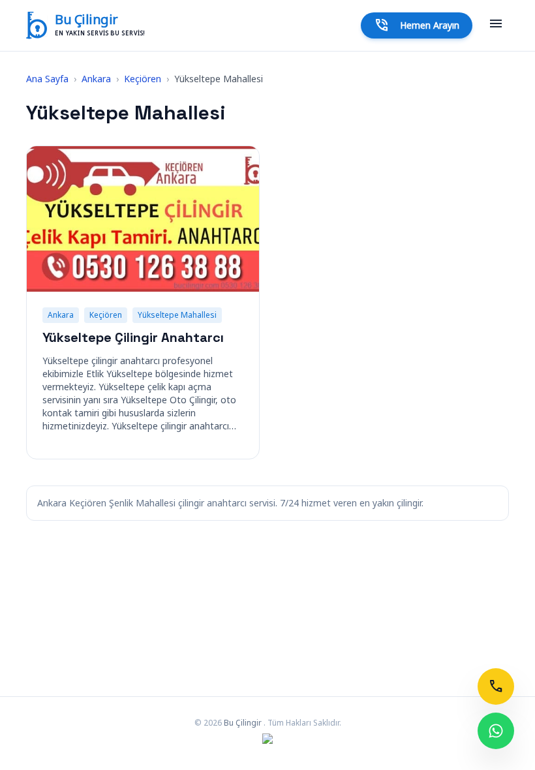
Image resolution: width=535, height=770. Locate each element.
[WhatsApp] (496, 731)
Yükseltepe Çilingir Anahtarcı (133, 337)
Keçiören (142, 78)
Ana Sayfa (47, 78)
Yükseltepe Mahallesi (177, 314)
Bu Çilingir (86, 19)
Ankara (96, 78)
